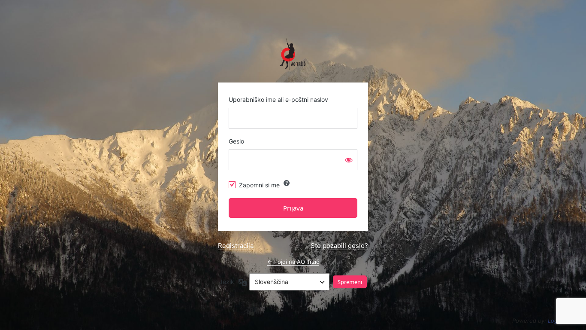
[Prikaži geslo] (348, 160)
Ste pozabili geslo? (339, 245)
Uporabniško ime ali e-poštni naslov (278, 99)
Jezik (226, 281)
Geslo (236, 141)
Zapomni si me (259, 185)
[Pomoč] (286, 183)
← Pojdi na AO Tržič (293, 261)
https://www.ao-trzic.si (293, 54)
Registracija (236, 245)
